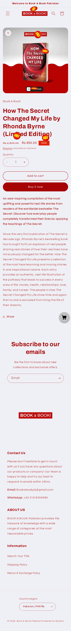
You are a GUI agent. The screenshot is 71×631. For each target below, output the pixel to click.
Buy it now (35, 186)
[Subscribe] (59, 378)
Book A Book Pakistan (29, 621)
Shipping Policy (17, 564)
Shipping (7, 148)
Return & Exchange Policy (23, 573)
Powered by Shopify (53, 621)
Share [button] (10, 316)
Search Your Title (18, 556)
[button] (7, 13)
